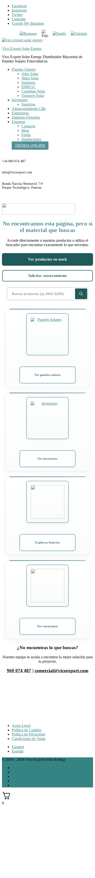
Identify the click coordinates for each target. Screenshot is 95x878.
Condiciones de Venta (28, 739)
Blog (25, 130)
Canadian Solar (33, 91)
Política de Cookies (26, 730)
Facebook (19, 6)
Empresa (18, 122)
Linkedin (19, 19)
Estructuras (20, 113)
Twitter (17, 15)
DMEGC (28, 87)
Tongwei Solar (32, 95)
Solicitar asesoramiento (47, 276)
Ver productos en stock (47, 259)
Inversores (20, 100)
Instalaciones (31, 139)
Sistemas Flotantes (26, 117)
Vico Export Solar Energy (22, 49)
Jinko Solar (30, 78)
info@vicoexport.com (17, 172)
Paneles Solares (24, 69)
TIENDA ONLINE (30, 145)
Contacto (28, 126)
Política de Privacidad (28, 734)
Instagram (19, 10)
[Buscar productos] (81, 293)
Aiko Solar (29, 74)
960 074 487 (19, 670)
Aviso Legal (21, 725)
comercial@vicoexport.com (61, 670)
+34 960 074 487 (14, 161)
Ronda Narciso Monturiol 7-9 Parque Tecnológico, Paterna (22, 186)
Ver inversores (47, 458)
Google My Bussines (28, 23)
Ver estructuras (47, 626)
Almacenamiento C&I (29, 109)
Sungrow (28, 82)
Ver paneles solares (47, 375)
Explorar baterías (47, 542)
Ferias (26, 135)
